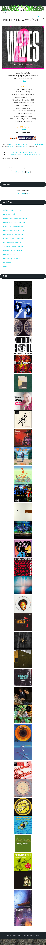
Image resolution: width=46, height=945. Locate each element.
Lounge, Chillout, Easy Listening (13, 238)
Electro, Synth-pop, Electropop (13, 226)
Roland (10, 146)
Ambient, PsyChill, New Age (12, 210)
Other (5, 267)
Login (28, 172)
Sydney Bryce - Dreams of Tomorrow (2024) (25, 154)
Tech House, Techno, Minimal (13, 246)
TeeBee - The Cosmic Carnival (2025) (25, 152)
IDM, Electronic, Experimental (13, 234)
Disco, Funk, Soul (9, 214)
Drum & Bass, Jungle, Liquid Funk (14, 222)
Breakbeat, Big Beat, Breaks (12, 250)
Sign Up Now (20, 172)
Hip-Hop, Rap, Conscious (11, 259)
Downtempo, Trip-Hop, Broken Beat (15, 218)
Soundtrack (7, 263)
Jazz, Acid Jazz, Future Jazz (12, 242)
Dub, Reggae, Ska (9, 255)
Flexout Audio (22, 146)
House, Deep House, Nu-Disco (18, 144)
